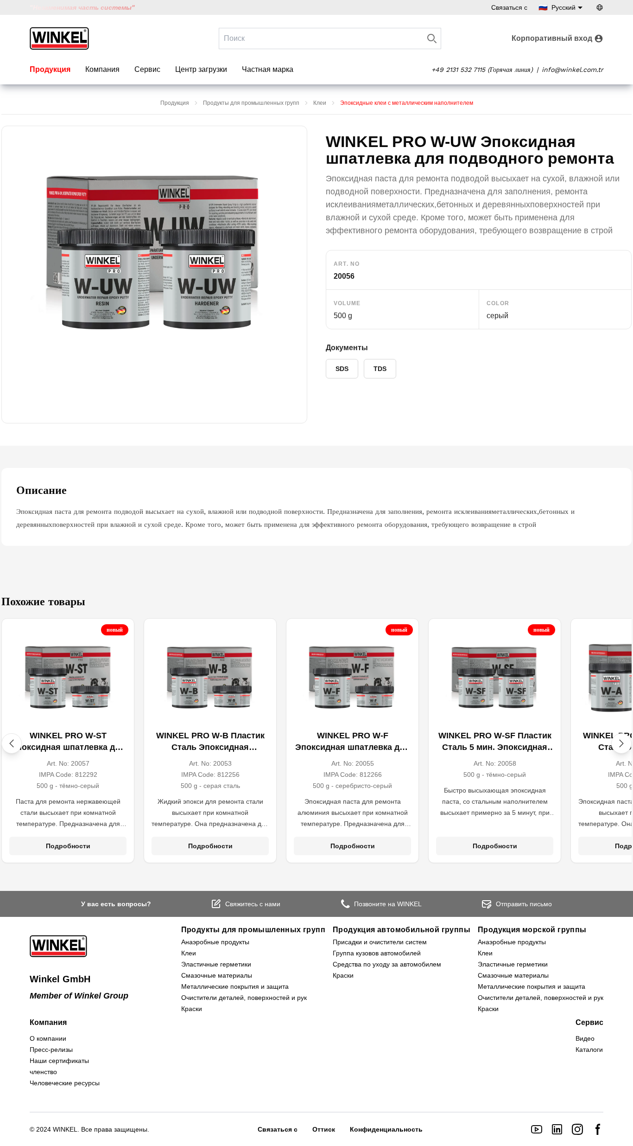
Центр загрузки (201, 69)
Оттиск (323, 1129)
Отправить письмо (524, 904)
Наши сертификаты (59, 1060)
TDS (379, 368)
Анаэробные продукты (215, 942)
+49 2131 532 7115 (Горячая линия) (482, 69)
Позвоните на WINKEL (388, 904)
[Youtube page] (536, 1129)
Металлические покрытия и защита (235, 986)
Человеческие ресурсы (65, 1083)
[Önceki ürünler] (11, 743)
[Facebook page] (597, 1129)
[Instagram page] (577, 1129)
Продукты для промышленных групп (251, 103)
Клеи (319, 103)
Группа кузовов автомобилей (377, 953)
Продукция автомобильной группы (401, 930)
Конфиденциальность (386, 1129)
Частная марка (267, 69)
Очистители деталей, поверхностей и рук (244, 997)
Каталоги (589, 1049)
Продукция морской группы (532, 930)
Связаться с (509, 7)
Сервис (147, 69)
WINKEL (65, 1129)
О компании (48, 1038)
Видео (585, 1038)
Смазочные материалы (216, 975)
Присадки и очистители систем (380, 942)
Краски (191, 1008)
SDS (341, 368)
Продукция (50, 69)
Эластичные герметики (216, 964)
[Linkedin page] (557, 1129)
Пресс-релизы (51, 1049)
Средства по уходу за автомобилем (387, 964)
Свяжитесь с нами (252, 904)
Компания (102, 69)
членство (43, 1072)
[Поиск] (432, 38)
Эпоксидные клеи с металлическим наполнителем (406, 103)
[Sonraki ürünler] (621, 743)
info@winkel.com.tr (572, 69)
